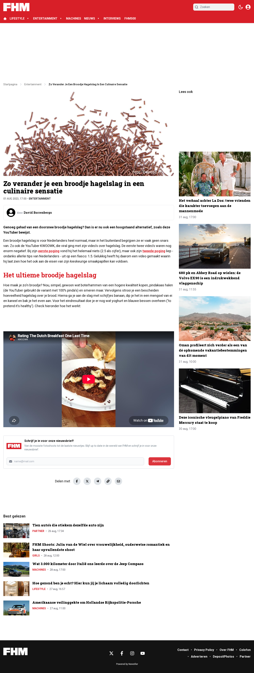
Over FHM (227, 650)
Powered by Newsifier (127, 664)
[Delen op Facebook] (77, 481)
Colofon (245, 650)
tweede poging (153, 251)
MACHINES (73, 18)
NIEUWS (89, 18)
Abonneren (159, 461)
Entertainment (40, 198)
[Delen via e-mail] (118, 481)
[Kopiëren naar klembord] (108, 481)
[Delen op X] (87, 481)
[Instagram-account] (132, 653)
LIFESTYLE (17, 18)
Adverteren (199, 656)
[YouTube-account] (142, 653)
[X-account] (111, 653)
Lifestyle (39, 589)
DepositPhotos (223, 656)
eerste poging (49, 251)
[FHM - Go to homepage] (15, 651)
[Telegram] (97, 481)
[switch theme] (240, 7)
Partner (38, 531)
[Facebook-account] (122, 653)
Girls (36, 555)
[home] (5, 18)
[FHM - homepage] (16, 7)
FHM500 (130, 18)
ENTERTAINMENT (45, 18)
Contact (183, 650)
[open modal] (248, 7)
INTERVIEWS (112, 18)
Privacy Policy (204, 650)
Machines (39, 569)
